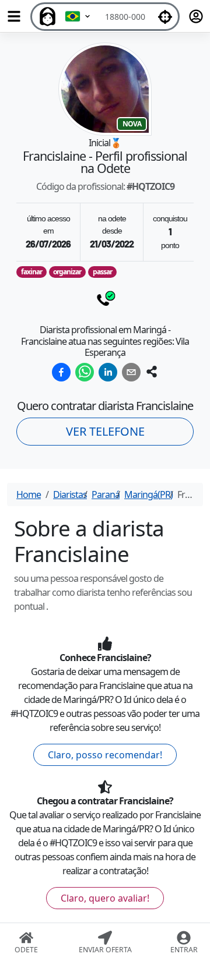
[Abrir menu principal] (14, 16)
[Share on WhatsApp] (84, 372)
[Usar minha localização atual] (165, 16)
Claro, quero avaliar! (105, 898)
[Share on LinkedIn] (108, 372)
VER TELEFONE (105, 431)
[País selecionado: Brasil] (78, 16)
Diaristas (70, 494)
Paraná (106, 494)
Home (28, 494)
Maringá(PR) (148, 494)
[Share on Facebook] (61, 372)
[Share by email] (131, 372)
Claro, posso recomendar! (105, 754)
